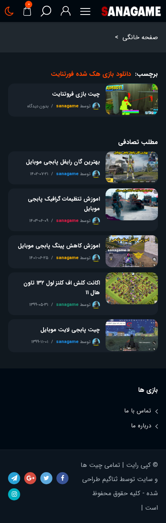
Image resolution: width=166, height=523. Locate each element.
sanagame (67, 106)
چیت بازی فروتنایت (76, 94)
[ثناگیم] (131, 11)
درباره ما (141, 426)
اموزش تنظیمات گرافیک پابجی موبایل (64, 204)
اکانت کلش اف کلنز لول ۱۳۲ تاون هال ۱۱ (61, 287)
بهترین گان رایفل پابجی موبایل (63, 161)
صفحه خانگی (140, 37)
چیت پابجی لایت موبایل (70, 329)
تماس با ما (137, 411)
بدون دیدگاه (37, 106)
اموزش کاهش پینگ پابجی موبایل (59, 245)
